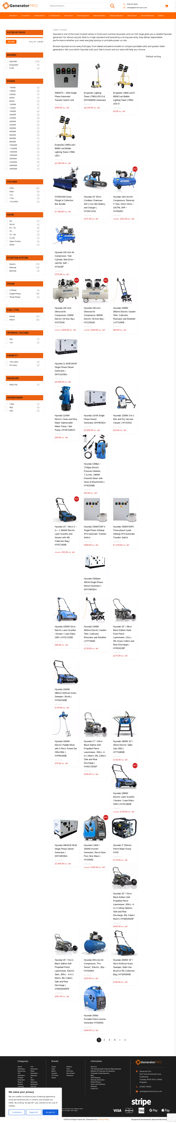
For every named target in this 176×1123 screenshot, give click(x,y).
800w (11, 101)
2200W (12, 118)
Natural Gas (21, 1071)
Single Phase (15, 293)
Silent (11, 244)
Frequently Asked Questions (100, 1073)
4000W (12, 131)
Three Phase (14, 297)
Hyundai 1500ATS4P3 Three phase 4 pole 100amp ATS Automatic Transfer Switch (124, 532)
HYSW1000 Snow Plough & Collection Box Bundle (64, 200)
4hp (11, 407)
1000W (12, 104)
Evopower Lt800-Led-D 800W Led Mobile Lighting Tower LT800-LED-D (124, 98)
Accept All (50, 1112)
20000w (13, 158)
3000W (12, 121)
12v (11, 195)
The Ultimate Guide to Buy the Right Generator (106, 1069)
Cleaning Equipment (116, 15)
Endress (69, 1066)
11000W (13, 148)
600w (11, 97)
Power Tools (69, 15)
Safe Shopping (95, 1077)
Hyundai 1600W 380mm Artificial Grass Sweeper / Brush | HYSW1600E (65, 694)
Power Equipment (83, 15)
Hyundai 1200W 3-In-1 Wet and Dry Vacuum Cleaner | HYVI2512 (123, 419)
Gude (53, 1069)
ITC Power (55, 1075)
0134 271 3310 (132, 4)
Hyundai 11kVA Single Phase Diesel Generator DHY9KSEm (95, 419)
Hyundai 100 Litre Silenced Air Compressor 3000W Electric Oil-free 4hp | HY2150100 (94, 315)
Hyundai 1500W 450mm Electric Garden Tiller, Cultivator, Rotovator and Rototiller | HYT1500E (95, 633)
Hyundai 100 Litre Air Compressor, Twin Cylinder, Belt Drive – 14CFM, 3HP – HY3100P (65, 259)
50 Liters (13, 365)
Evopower (13, 64)
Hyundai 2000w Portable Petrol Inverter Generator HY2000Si (95, 1019)
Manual (12, 267)
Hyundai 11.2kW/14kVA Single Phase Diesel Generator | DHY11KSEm (66, 369)
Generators (13, 15)
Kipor (68, 1069)
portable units (140, 46)
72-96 (12, 238)
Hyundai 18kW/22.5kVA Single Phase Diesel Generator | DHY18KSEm (66, 850)
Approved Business (159, 1119)
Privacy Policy (103, 1119)
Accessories (26, 15)
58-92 (12, 224)
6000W (12, 135)
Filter (11, 41)
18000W (13, 155)
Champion (69, 1075)
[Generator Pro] (20, 8)
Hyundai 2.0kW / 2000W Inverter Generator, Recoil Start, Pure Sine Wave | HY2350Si (95, 852)
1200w (12, 107)
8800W (12, 141)
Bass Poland (70, 1073)
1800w (12, 90)
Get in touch (105, 49)
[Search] (112, 6)
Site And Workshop (147, 15)
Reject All (34, 1112)
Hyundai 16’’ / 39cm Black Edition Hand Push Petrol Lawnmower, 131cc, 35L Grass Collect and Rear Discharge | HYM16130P (123, 637)
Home (55, 30)
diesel (100, 46)
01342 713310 (145, 1087)
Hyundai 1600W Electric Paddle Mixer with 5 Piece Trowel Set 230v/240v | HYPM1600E (66, 748)
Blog (92, 1075)
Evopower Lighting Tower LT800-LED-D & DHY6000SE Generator (95, 96)
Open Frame (14, 241)
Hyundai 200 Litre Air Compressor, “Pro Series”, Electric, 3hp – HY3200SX (95, 965)
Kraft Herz (69, 1071)
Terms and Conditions (98, 1084)
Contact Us (94, 1088)
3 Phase (12, 290)
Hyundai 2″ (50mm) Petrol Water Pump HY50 (122, 849)
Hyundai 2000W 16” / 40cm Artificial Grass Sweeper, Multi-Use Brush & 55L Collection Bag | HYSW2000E (124, 967)
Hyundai (13, 61)
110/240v (13, 201)
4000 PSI (13, 384)
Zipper (54, 1077)
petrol (111, 46)
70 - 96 (12, 234)
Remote (12, 270)
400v (11, 191)
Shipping (94, 1086)
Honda (54, 1066)
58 (10, 221)
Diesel (12, 316)
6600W (12, 138)
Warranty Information (97, 1080)
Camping (21, 1086)
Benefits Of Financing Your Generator (103, 1071)
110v (11, 198)
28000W (13, 165)
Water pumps (132, 15)
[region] (33, 1103)
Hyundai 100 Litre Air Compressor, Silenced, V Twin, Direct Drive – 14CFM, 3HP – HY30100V (124, 204)
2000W (12, 114)
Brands (161, 15)
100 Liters (13, 361)
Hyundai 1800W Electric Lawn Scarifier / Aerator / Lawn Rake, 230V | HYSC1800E (123, 798)
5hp (11, 410)
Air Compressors (54, 15)
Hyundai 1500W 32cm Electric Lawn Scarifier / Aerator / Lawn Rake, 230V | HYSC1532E (65, 632)
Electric (12, 264)
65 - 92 (12, 227)
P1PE (11, 68)
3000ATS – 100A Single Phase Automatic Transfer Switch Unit (66, 96)
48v (11, 339)
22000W (13, 162)
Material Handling (99, 15)
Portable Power (39, 15)
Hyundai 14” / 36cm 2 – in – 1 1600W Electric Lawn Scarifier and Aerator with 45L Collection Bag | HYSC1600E (66, 535)
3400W (12, 128)
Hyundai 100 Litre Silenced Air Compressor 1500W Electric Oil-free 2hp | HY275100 (65, 315)
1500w (12, 87)
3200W (12, 124)
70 (10, 231)
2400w (12, 94)
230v (11, 188)
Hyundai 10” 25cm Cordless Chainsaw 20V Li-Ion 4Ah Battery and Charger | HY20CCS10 (94, 204)
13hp (11, 404)
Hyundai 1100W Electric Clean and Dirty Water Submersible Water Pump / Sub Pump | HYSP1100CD (66, 422)
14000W (13, 151)
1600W (12, 111)
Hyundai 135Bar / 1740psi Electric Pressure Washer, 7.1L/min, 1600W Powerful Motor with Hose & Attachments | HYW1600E (94, 475)
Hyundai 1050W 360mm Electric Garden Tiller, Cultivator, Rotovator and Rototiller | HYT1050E (124, 315)
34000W (13, 168)
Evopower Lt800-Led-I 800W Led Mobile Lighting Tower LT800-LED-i (65, 150)
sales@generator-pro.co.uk (137, 8)
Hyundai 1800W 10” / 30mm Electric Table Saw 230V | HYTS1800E (123, 746)
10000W (13, 145)
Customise (17, 1112)
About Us (94, 1066)
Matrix (54, 1071)
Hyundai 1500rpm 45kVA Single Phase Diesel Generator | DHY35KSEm (93, 584)
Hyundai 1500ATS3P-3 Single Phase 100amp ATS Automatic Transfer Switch (95, 532)
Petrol (12, 319)
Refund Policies (96, 1082)
